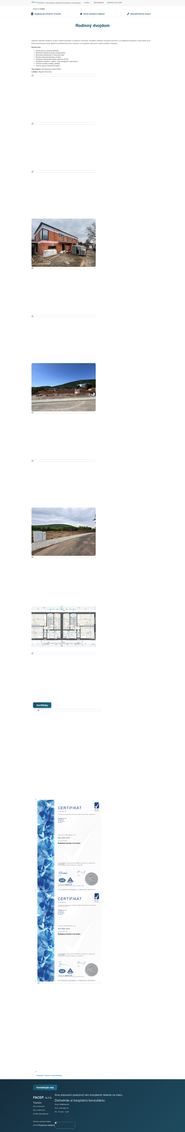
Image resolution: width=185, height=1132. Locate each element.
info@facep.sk (64, 1104)
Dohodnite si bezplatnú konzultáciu (80, 1100)
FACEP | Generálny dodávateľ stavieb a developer (59, 2)
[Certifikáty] (94, 754)
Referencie (99, 3)
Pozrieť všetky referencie (49, 1076)
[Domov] (34, 2)
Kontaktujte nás (114, 3)
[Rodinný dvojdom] (92, 98)
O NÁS (87, 3)
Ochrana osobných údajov (42, 1121)
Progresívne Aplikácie (47, 1125)
